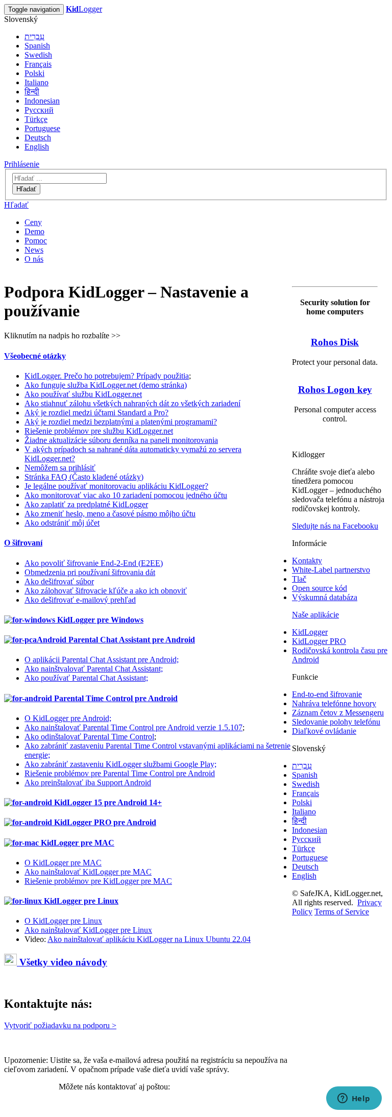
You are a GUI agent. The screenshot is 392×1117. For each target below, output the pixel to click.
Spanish (37, 45)
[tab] (148, 356)
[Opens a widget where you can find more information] (354, 1099)
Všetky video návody (62, 962)
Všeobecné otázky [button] (35, 356)
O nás (33, 259)
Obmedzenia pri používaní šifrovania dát (89, 572)
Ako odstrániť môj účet (62, 522)
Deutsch (37, 137)
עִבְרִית (34, 36)
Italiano (36, 82)
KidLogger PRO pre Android (104, 822)
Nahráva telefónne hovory (334, 703)
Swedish (38, 55)
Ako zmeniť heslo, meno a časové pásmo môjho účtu (109, 513)
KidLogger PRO (319, 641)
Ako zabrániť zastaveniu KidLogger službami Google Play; (120, 764)
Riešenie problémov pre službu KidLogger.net (98, 431)
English (36, 146)
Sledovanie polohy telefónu (336, 721)
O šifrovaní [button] (23, 542)
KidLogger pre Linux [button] (80, 901)
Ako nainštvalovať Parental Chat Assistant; (93, 668)
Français (38, 64)
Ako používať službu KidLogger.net (83, 394)
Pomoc (35, 240)
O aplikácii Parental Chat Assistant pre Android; (101, 659)
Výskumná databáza (324, 597)
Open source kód (319, 588)
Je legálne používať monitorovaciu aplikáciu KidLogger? (116, 486)
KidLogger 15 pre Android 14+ (107, 802)
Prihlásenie (21, 164)
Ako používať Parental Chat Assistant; (86, 678)
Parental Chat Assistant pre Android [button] (130, 639)
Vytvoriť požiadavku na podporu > (60, 1025)
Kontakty (307, 560)
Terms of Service (341, 911)
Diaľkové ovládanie (324, 731)
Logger (84, 9)
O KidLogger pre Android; (67, 718)
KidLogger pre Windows (99, 619)
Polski (34, 73)
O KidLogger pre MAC (63, 862)
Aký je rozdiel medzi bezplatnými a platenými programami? (120, 421)
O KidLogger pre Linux (63, 920)
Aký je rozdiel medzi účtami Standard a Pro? (96, 412)
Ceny (33, 222)
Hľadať (26, 189)
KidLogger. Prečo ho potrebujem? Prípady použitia (106, 375)
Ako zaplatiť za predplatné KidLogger (86, 504)
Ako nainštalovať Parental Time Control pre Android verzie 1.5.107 (133, 727)
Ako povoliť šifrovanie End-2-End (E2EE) (93, 563)
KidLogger (310, 632)
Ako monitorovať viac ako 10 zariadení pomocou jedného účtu (125, 495)
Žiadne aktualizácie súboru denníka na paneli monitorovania (121, 440)
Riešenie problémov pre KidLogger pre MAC (98, 881)
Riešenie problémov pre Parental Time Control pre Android (119, 773)
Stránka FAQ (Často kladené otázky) (83, 477)
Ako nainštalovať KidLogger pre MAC (88, 871)
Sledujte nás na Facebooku (335, 526)
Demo (34, 231)
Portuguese (42, 128)
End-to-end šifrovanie (327, 694)
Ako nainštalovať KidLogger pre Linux (88, 930)
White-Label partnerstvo (331, 569)
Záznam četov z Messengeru (338, 712)
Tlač (299, 579)
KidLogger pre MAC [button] (76, 842)
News (33, 249)
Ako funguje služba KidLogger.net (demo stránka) (105, 385)
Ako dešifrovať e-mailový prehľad (80, 599)
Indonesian (42, 100)
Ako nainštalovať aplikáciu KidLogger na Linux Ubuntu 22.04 (149, 939)
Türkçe (35, 119)
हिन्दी (31, 91)
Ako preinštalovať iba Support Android (87, 782)
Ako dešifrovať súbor (59, 581)
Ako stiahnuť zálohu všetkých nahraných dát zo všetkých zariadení (132, 403)
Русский (39, 110)
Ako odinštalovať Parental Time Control (89, 736)
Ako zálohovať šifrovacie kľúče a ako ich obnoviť (105, 590)
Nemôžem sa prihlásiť (59, 467)
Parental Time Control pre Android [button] (115, 698)
